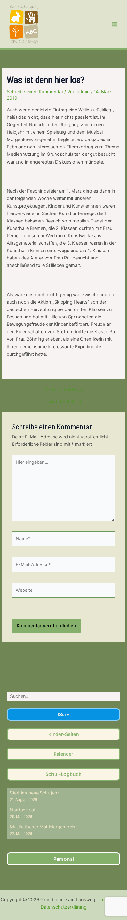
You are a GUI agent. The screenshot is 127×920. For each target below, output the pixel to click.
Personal (63, 859)
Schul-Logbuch (63, 774)
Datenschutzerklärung (64, 907)
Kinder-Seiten (63, 734)
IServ (63, 714)
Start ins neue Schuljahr (34, 793)
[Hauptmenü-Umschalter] (114, 24)
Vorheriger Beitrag (63, 389)
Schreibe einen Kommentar (35, 91)
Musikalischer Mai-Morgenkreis (42, 827)
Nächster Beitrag (63, 402)
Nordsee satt (23, 810)
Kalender (63, 754)
